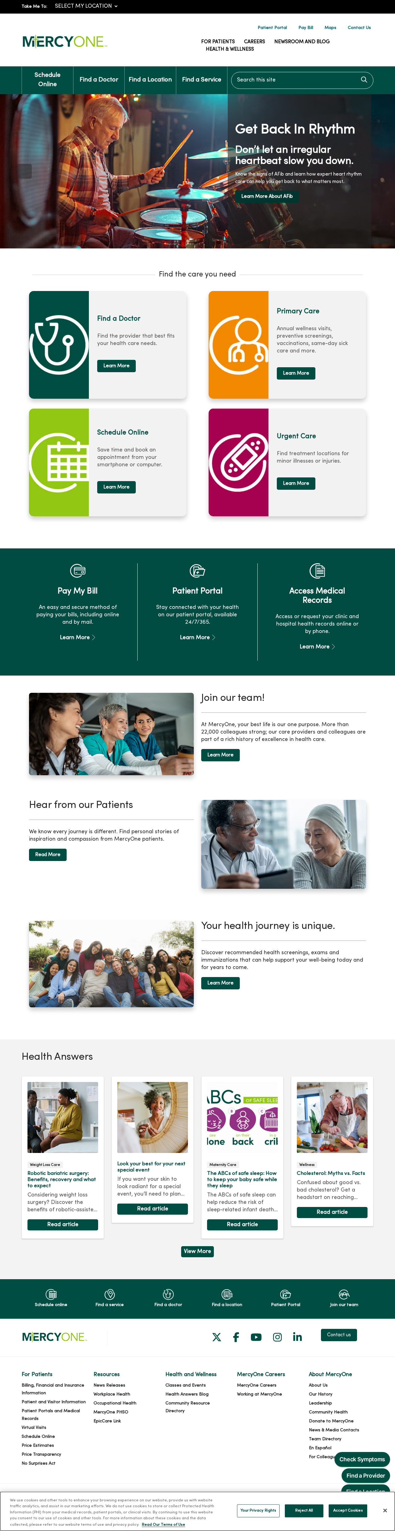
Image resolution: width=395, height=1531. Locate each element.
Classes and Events (185, 1385)
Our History (320, 1394)
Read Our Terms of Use (163, 1524)
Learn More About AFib (69, 196)
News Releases (109, 1385)
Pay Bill (305, 28)
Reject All (304, 1510)
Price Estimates (38, 1446)
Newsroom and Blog (302, 42)
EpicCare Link (107, 1421)
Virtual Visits (34, 1428)
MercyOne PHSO (111, 1412)
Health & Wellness (230, 49)
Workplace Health (112, 1394)
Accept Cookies (348, 1510)
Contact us (339, 1335)
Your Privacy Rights (258, 1510)
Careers (254, 42)
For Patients (218, 42)
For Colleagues (324, 1457)
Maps (330, 28)
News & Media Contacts (334, 1430)
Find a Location (150, 80)
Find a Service (201, 80)
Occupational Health (115, 1403)
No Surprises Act (39, 1464)
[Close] (385, 1510)
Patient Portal (272, 28)
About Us (318, 1385)
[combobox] (302, 80)
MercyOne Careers (256, 1385)
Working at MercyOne (259, 1394)
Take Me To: (34, 7)
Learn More (116, 366)
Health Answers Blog (187, 1394)
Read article (63, 1157)
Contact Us (359, 28)
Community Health (328, 1412)
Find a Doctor (99, 80)
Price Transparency (41, 1455)
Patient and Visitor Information (54, 1402)
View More (197, 1253)
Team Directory (325, 1439)
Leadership (320, 1403)
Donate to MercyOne (331, 1421)
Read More (47, 854)
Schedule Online (47, 80)
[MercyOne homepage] (65, 48)
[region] (197, 171)
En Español (320, 1448)
